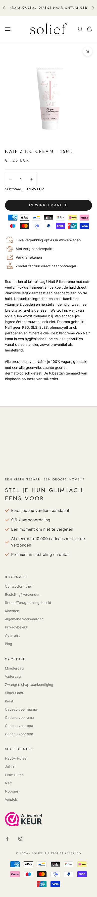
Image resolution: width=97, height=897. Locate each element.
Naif (8, 783)
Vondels (11, 799)
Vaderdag (13, 676)
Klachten (12, 611)
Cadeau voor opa (19, 725)
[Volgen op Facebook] (7, 838)
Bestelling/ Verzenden (22, 594)
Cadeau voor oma (19, 717)
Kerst (9, 701)
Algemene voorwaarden (24, 619)
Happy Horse (15, 758)
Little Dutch (14, 775)
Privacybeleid (16, 627)
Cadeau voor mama (21, 709)
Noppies (12, 791)
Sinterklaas (14, 693)
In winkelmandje (48, 205)
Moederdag (14, 668)
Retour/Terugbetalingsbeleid (28, 602)
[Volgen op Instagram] (20, 838)
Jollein (10, 766)
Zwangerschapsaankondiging (29, 684)
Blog (8, 644)
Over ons (12, 635)
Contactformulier (18, 586)
